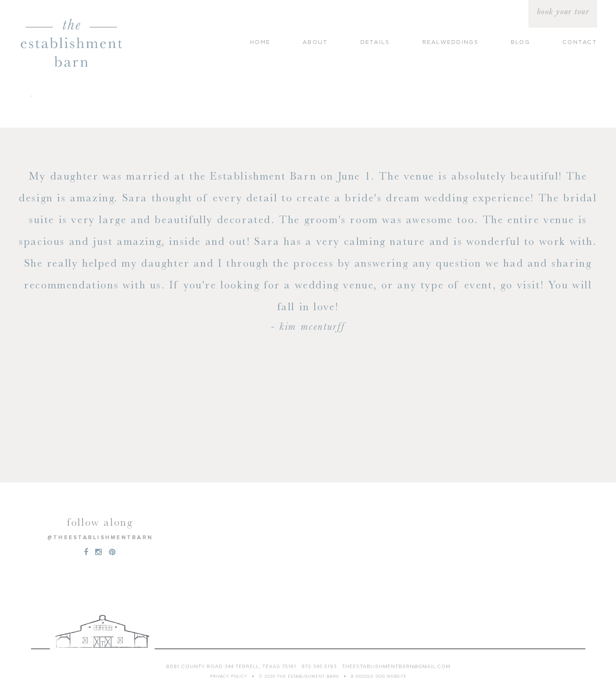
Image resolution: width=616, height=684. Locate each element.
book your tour (563, 11)
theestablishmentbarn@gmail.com (396, 666)
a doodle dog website (378, 676)
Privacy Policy (228, 676)
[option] (308, 250)
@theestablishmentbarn (100, 537)
